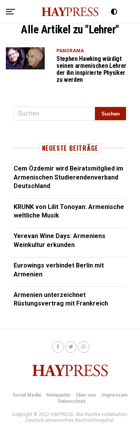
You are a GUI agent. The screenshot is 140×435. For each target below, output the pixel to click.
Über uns (86, 395)
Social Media (26, 395)
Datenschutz (72, 401)
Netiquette (58, 395)
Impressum (115, 395)
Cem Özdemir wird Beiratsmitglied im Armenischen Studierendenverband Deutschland (68, 177)
